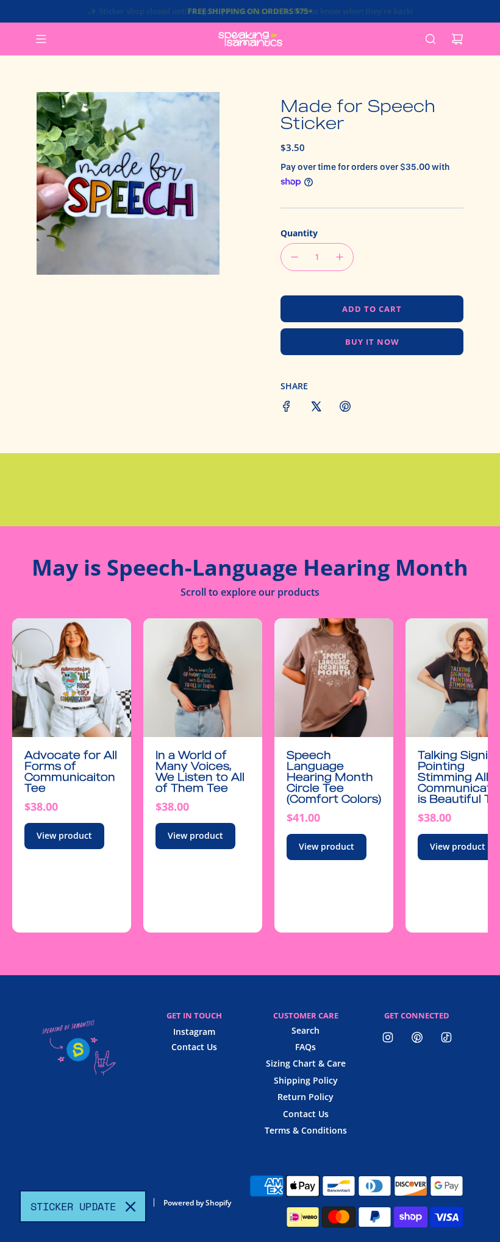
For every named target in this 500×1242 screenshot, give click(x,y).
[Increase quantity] (339, 257)
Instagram (194, 1031)
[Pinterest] (417, 1037)
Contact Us (194, 1047)
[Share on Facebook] (286, 408)
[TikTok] (446, 1037)
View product (64, 835)
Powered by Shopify (197, 1203)
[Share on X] (315, 408)
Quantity (299, 233)
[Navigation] (40, 39)
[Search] (430, 39)
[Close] (130, 1207)
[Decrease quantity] (294, 257)
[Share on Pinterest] (345, 408)
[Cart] (457, 39)
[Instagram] (387, 1037)
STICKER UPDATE (73, 1206)
